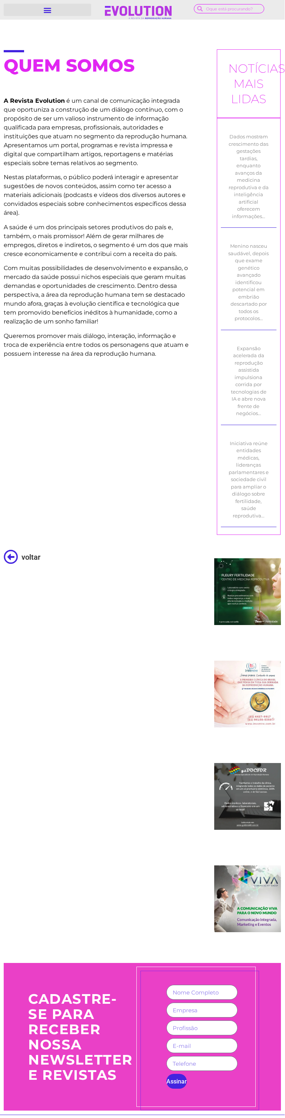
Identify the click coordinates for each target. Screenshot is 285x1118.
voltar (30, 557)
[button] (47, 10)
